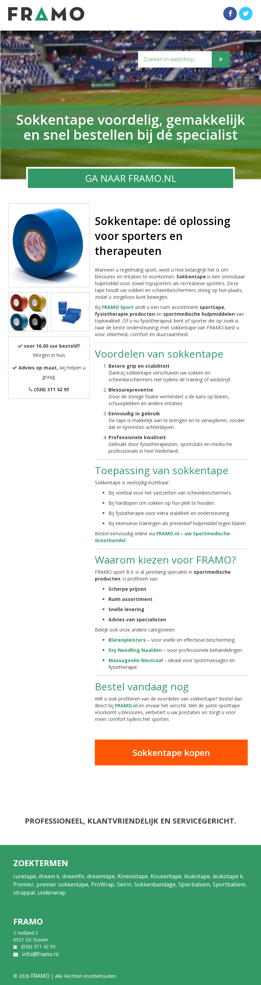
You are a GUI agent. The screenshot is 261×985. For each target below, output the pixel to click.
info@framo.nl (40, 954)
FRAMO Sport (118, 307)
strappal (24, 892)
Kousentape (166, 876)
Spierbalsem (194, 884)
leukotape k (228, 876)
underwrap (51, 892)
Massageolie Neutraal (135, 660)
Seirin (124, 884)
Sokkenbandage (155, 884)
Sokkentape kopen (171, 752)
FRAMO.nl (126, 705)
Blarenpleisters (127, 640)
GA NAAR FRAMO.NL (130, 178)
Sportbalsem (229, 884)
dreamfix (73, 876)
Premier (23, 884)
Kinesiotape (133, 876)
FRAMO (40, 976)
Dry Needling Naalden (135, 650)
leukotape (197, 876)
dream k (49, 876)
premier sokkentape (62, 884)
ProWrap (102, 884)
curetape (24, 876)
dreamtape (101, 876)
